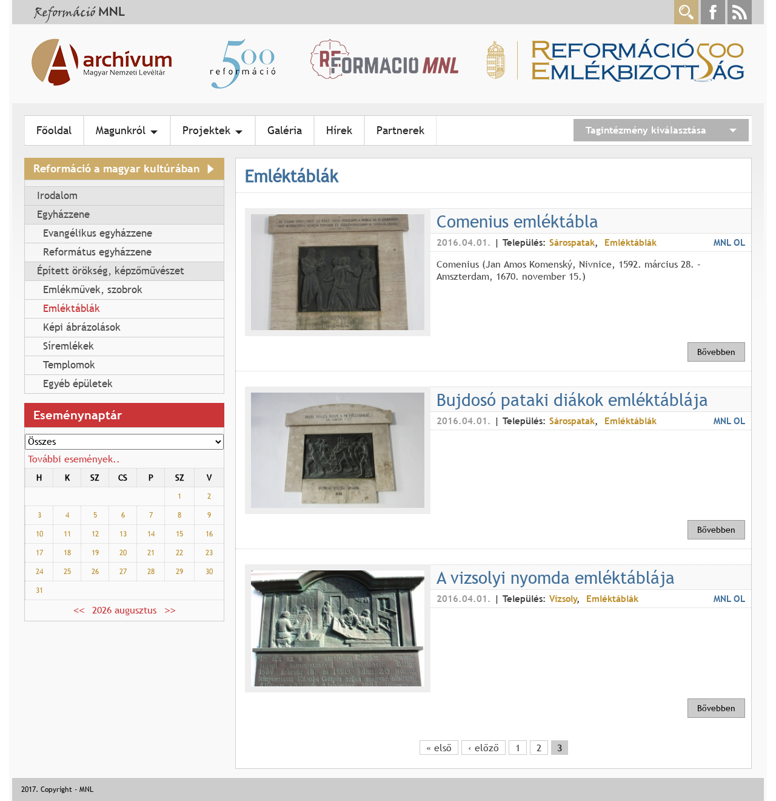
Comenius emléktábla (517, 221)
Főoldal (54, 130)
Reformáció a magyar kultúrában (116, 168)
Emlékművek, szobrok (92, 290)
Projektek (206, 130)
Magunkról (121, 130)
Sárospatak (572, 242)
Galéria (284, 130)
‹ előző (483, 747)
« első (439, 747)
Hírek (339, 130)
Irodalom (57, 196)
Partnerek (400, 130)
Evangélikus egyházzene (97, 233)
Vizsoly (563, 598)
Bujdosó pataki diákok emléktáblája (572, 399)
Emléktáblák (71, 309)
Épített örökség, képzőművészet (110, 271)
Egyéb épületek (78, 384)
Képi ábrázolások (82, 327)
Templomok (69, 365)
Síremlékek (68, 346)
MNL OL (729, 242)
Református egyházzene (97, 252)
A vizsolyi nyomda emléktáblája (555, 577)
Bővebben (716, 351)
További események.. (74, 458)
